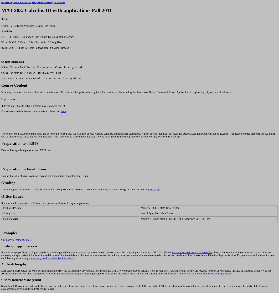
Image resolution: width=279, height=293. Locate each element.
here (63, 111)
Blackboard (59, 2)
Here (3, 176)
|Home (4, 2)
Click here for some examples (16, 239)
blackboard (154, 189)
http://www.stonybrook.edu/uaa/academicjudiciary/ (205, 273)
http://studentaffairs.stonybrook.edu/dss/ (192, 252)
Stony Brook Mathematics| (20, 2)
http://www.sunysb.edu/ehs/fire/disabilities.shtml (49, 258)
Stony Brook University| (43, 2)
